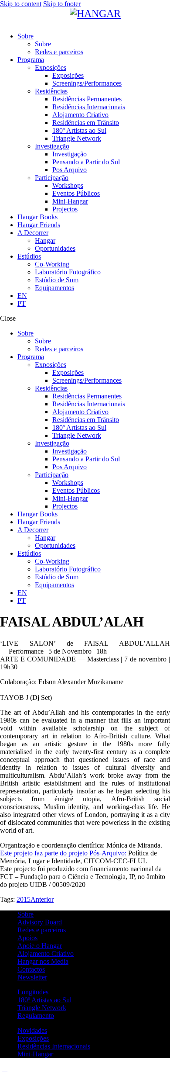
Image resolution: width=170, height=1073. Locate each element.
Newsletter (32, 977)
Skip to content (20, 3)
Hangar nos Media (42, 961)
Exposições (33, 1038)
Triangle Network (41, 1007)
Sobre (25, 914)
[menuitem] (93, 296)
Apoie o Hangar (39, 945)
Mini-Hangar (35, 1054)
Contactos (31, 969)
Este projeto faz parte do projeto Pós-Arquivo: (63, 853)
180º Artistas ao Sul (44, 1000)
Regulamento (35, 1015)
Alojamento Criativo (45, 953)
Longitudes (32, 992)
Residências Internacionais (53, 1046)
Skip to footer (62, 3)
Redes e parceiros (41, 930)
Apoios (27, 937)
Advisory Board (39, 922)
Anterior (42, 899)
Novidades (32, 1030)
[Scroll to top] (5, 1069)
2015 (24, 899)
